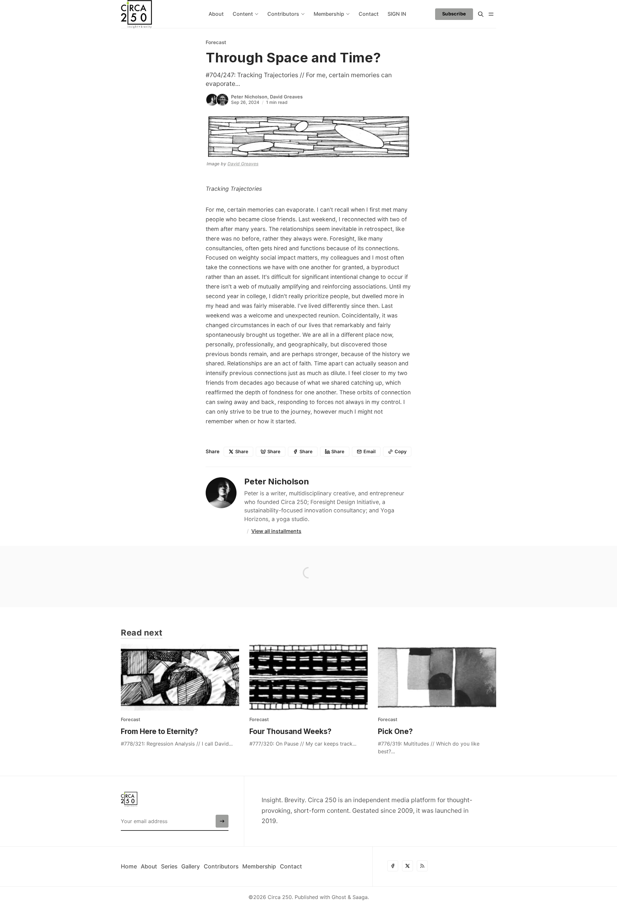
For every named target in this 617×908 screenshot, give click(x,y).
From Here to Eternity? (159, 731)
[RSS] (422, 865)
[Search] (481, 14)
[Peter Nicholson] (212, 99)
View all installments (276, 531)
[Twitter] (407, 865)
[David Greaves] (222, 99)
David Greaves (286, 96)
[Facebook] (392, 865)
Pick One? (395, 731)
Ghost (339, 897)
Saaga (360, 897)
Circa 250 (280, 897)
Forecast (216, 42)
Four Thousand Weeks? (290, 731)
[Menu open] (491, 14)
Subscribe (454, 13)
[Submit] (222, 821)
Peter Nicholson (249, 96)
